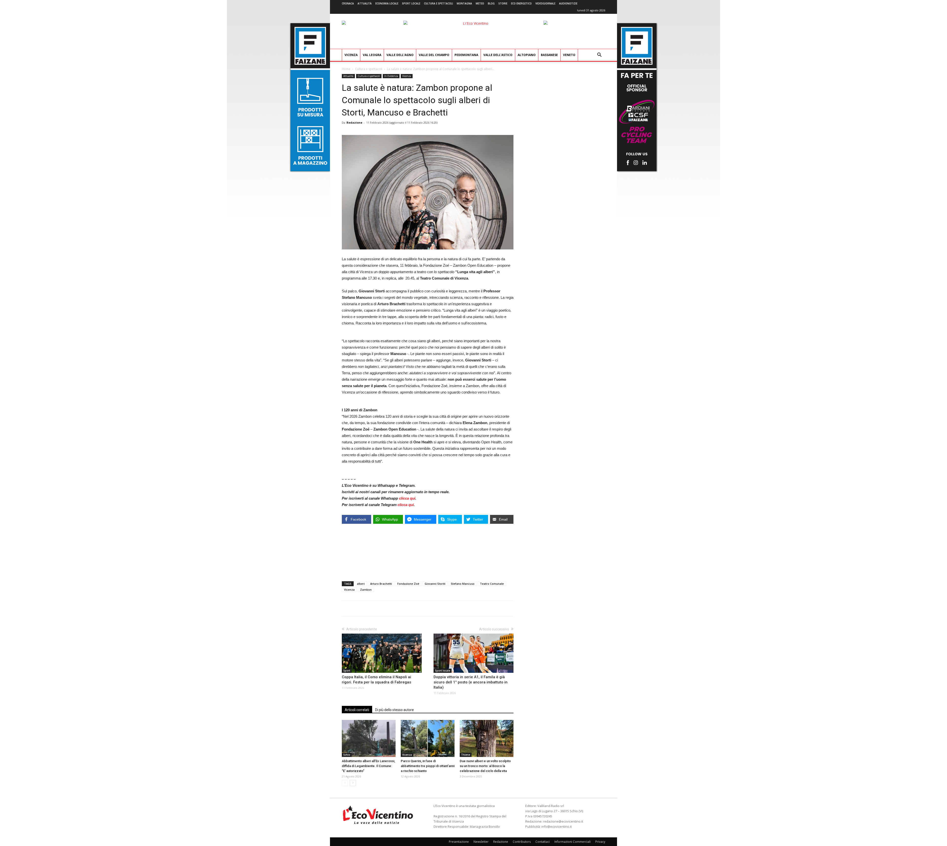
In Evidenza (391, 76)
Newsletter (481, 842)
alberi (361, 583)
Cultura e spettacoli (438, 3)
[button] (599, 55)
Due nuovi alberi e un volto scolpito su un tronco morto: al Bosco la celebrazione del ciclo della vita (485, 766)
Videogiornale (545, 3)
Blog (491, 3)
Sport (346, 670)
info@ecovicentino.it (556, 826)
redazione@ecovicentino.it (563, 821)
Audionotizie (568, 3)
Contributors (522, 842)
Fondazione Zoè (408, 583)
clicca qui (407, 498)
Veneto (569, 55)
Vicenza (351, 55)
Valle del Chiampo (434, 55)
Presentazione (459, 842)
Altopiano (527, 55)
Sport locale (411, 3)
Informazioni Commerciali (572, 842)
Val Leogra (372, 55)
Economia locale (386, 3)
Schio (346, 754)
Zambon (366, 589)
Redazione (354, 122)
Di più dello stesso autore (394, 710)
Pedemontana (466, 55)
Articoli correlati (357, 710)
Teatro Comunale (492, 583)
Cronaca (348, 3)
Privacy (600, 842)
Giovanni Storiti (435, 583)
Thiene (465, 754)
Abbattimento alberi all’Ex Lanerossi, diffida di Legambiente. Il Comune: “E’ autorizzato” (368, 766)
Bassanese (549, 55)
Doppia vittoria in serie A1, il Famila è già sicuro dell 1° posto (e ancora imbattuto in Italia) (471, 682)
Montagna (464, 3)
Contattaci (542, 842)
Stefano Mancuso (462, 583)
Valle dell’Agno (400, 55)
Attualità (365, 3)
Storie (502, 3)
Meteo (480, 3)
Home (346, 69)
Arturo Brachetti (381, 583)
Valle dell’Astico (497, 55)
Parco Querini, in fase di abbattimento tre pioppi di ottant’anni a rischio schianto (428, 766)
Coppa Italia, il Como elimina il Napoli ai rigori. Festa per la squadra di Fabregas (376, 679)
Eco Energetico (521, 3)
